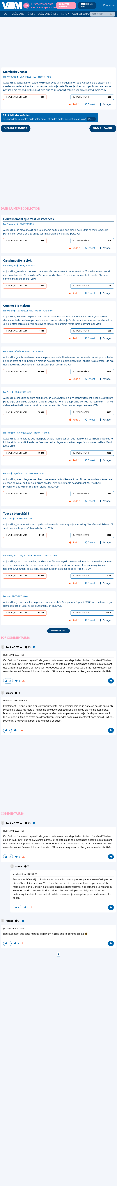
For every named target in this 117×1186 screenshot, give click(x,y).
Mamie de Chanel (15, 72)
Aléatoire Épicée (48, 14)
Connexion (109, 5)
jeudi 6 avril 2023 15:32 (13, 928)
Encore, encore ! (58, 631)
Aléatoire (18, 14)
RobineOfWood (15, 647)
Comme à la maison (16, 305)
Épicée (31, 14)
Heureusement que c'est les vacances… (29, 219)
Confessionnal (81, 14)
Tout (6, 14)
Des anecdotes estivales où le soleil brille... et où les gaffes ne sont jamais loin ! (48, 117)
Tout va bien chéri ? (16, 513)
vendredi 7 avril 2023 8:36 (15, 701)
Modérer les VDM (86, 5)
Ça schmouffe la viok (17, 260)
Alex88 (10, 921)
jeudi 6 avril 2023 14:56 (13, 655)
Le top (65, 14)
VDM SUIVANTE (103, 128)
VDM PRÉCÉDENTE (15, 128)
